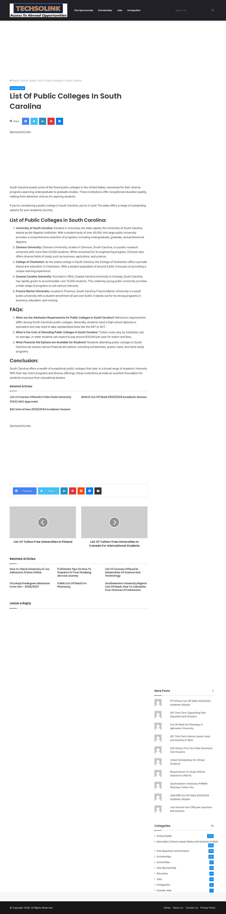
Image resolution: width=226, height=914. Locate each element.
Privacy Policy (208, 907)
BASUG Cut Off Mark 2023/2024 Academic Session (114, 397)
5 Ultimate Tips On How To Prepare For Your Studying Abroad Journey (74, 572)
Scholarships (105, 10)
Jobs (119, 10)
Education (162, 873)
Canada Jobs (164, 890)
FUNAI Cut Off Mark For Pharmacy (72, 585)
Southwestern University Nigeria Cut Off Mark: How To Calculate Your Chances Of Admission (126, 587)
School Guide (28, 80)
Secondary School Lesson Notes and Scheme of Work (187, 841)
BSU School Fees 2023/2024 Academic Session (40, 409)
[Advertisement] (113, 49)
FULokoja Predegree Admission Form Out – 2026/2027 (30, 585)
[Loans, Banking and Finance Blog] (38, 10)
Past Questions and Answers (173, 850)
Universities (163, 862)
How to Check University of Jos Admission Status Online (29, 570)
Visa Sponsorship (83, 10)
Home (15, 80)
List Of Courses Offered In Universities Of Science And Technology (122, 572)
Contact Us (192, 907)
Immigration (134, 10)
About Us (178, 907)
